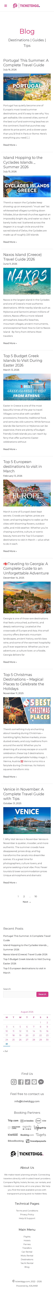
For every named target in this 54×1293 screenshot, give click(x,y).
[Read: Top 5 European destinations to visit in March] (27, 493)
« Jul (5, 1051)
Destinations (27, 1259)
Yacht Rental (27, 1263)
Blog (27, 1267)
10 (36, 896)
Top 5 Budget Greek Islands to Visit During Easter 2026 (22, 360)
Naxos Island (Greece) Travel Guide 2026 (25, 954)
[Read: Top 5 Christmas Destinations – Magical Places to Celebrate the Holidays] (27, 710)
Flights (27, 1236)
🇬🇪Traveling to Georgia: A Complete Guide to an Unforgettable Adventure (26, 568)
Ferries (27, 1244)
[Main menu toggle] (6, 6)
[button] (47, 5)
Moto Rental (27, 1255)
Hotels (27, 1240)
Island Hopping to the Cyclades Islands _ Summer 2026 (22, 162)
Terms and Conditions (27, 1210)
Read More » (10, 144)
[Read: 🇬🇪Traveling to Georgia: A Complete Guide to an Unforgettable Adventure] (27, 597)
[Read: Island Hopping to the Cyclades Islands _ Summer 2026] (27, 186)
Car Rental (27, 1252)
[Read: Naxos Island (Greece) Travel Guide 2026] (27, 281)
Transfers (27, 1248)
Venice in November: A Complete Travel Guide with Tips (23, 794)
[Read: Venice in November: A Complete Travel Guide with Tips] (27, 820)
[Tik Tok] (24, 1081)
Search (7, 989)
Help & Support (27, 1218)
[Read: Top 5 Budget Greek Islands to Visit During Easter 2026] (27, 387)
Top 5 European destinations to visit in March (22, 466)
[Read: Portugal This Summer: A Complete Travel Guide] (27, 86)
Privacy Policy (27, 1214)
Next (27, 901)
